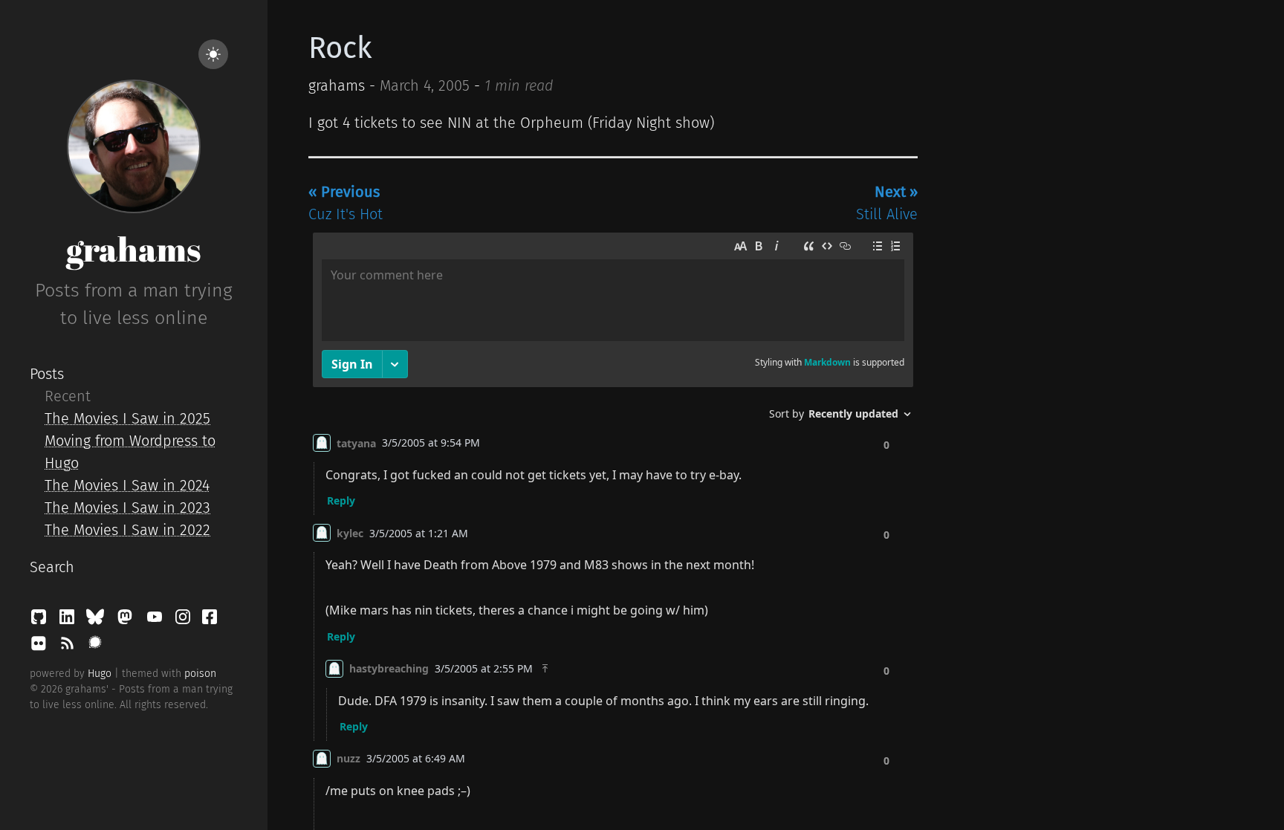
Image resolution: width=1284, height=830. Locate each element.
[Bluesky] (97, 620)
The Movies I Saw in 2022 (127, 530)
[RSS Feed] (69, 647)
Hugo (99, 673)
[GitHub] (41, 620)
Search (52, 567)
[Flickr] (41, 647)
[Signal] (95, 647)
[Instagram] (185, 620)
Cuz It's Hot (345, 203)
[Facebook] (209, 620)
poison (200, 673)
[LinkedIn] (69, 620)
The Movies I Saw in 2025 (127, 418)
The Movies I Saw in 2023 (127, 507)
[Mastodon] (127, 620)
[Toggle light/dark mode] (213, 54)
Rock (340, 48)
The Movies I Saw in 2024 (127, 485)
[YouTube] (157, 620)
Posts (47, 374)
